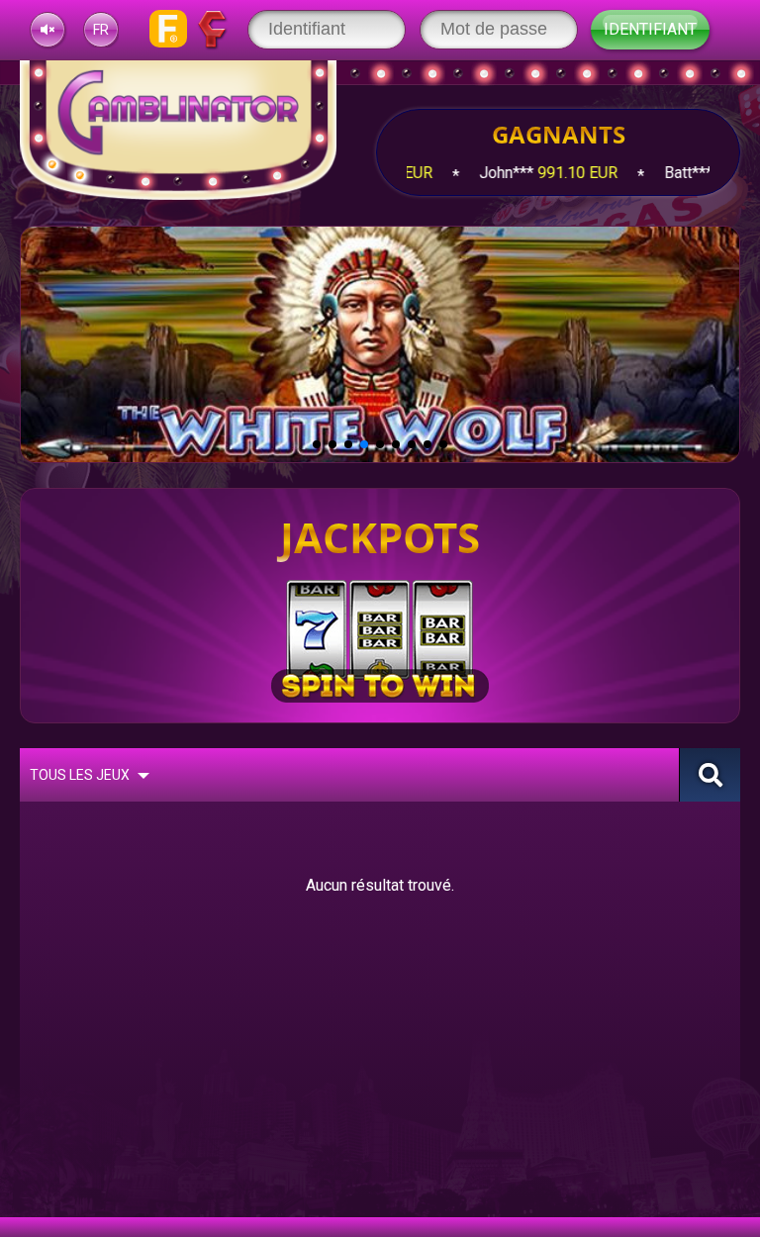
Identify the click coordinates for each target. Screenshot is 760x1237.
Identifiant (650, 29)
